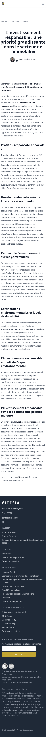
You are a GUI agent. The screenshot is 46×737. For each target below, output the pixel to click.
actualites (14, 21)
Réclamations (8, 627)
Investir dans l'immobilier (13, 586)
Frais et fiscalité (9, 536)
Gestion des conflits (11, 631)
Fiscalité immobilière (11, 590)
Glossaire (6, 597)
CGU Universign (9, 623)
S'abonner (19, 654)
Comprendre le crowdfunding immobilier (20, 576)
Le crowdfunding (9, 572)
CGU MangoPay (9, 619)
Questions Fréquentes (12, 601)
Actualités (6, 553)
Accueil (4, 21)
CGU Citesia (7, 616)
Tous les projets (9, 532)
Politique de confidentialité (14, 612)
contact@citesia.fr (10, 518)
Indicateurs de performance (14, 557)
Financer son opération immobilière (18, 594)
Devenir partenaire (10, 561)
